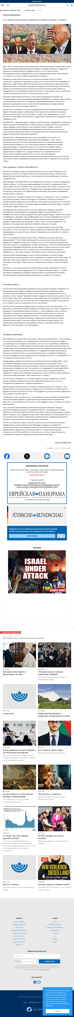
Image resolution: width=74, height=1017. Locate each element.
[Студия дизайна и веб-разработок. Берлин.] (37, 1009)
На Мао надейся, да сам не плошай (51, 837)
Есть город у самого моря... (51, 750)
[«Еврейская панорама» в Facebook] (35, 982)
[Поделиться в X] (27, 456)
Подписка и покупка (55, 924)
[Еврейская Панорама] (37, 5)
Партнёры (55, 939)
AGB (24, 1002)
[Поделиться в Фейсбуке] (7, 456)
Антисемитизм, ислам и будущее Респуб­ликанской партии (19, 751)
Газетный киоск (37, 1)
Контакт (55, 942)
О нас (55, 921)
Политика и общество (10, 10)
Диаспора (41, 638)
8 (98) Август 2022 (29, 10)
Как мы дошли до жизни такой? (54, 884)
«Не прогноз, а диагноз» (49, 794)
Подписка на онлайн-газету (55, 927)
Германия (9, 638)
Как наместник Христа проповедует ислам (14, 673)
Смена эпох (8, 713)
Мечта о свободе (11, 884)
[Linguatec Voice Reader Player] (13, 5)
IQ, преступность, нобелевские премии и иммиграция (18, 795)
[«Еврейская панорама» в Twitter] (39, 982)
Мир (19, 10)
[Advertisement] (37, 608)
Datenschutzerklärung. (43, 969)
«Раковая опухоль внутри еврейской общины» (50, 673)
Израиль (16, 638)
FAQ (55, 936)
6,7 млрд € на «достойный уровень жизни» (15, 837)
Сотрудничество (55, 930)
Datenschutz (34, 1002)
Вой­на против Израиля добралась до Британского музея (54, 714)
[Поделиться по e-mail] (67, 456)
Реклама (55, 933)
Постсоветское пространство (28, 638)
